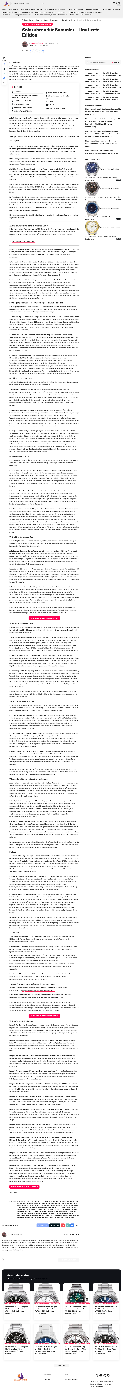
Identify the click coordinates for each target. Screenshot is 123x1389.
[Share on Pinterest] (63, 1225)
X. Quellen (51, 105)
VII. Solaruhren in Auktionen (57, 92)
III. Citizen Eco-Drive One (22, 100)
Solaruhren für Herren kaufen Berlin (61, 1213)
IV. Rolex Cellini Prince (21, 104)
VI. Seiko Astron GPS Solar (23, 111)
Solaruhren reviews (41, 1217)
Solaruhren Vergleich (67, 1217)
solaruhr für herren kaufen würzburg (34, 1209)
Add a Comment (50, 43)
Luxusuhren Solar (23, 1207)
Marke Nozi (89, 109)
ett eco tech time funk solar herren (63, 1201)
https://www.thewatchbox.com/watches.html (48, 998)
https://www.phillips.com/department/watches (38, 991)
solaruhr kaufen (33, 1211)
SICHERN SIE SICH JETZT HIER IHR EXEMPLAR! (44, 618)
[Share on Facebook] (31, 51)
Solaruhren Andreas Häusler (57, 1211)
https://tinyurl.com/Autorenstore (23, 242)
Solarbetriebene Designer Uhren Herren (37, 24)
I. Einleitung (18, 92)
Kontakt (47, 1379)
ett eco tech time (23, 1201)
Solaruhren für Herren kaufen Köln (56, 1215)
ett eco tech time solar (50, 1205)
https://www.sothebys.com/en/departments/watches (48, 987)
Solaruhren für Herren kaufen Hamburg (30, 1215)
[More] (4, 82)
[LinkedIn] (78, 1235)
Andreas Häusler (37, 43)
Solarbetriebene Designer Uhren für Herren (44, 1207)
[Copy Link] (39, 51)
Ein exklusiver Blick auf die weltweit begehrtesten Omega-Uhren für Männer (101, 143)
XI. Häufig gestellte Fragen (57, 108)
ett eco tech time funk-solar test (53, 1203)
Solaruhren (43, 1211)
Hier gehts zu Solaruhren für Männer (24, 1186)
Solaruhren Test (54, 1217)
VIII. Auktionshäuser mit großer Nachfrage (57, 97)
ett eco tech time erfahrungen (40, 1201)
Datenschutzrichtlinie (71, 1379)
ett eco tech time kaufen (32, 1205)
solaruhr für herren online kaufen (59, 1209)
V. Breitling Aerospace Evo (23, 107)
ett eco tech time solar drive (68, 1205)
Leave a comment (70, 1260)
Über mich (47, 1375)
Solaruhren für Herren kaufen (38, 1213)
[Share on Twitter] (35, 51)
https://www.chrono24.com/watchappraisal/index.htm (52, 994)
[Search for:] (100, 62)
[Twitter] (111, 3)
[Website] (70, 1235)
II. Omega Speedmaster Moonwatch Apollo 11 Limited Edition (25, 96)
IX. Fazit (50, 101)
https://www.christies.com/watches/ (42, 984)
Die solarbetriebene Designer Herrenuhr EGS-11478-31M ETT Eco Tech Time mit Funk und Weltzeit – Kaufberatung (103, 133)
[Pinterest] (116, 3)
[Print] (43, 51)
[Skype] (119, 3)
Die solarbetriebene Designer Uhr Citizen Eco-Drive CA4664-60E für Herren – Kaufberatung (103, 111)
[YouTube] (114, 3)
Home (66, 1375)
